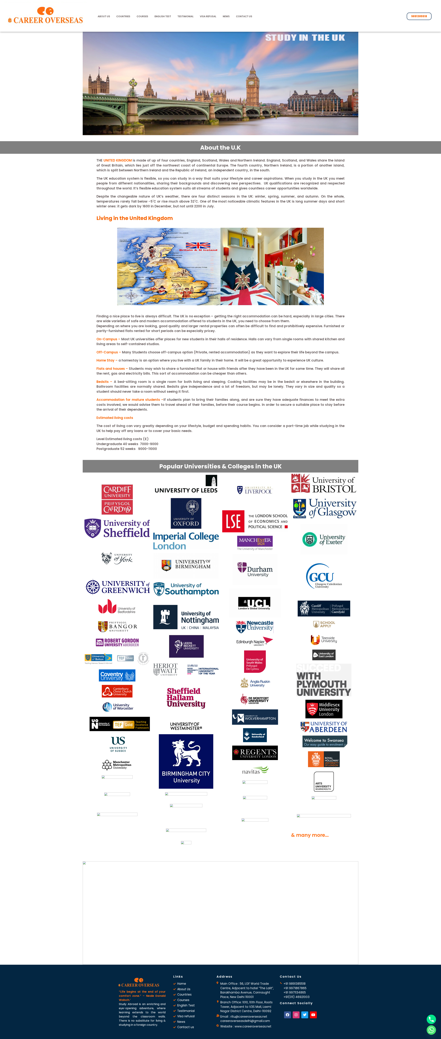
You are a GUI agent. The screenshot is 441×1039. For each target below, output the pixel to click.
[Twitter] (304, 1014)
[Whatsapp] (431, 1030)
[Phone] (431, 1019)
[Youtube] (313, 1014)
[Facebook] (287, 1014)
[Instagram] (296, 1014)
